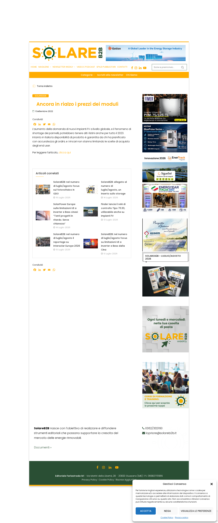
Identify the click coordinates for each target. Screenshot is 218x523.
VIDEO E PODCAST (86, 66)
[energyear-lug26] (164, 185)
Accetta (145, 511)
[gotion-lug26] (146, 46)
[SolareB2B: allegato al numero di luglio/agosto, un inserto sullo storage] (90, 189)
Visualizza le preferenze (196, 511)
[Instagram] (136, 68)
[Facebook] (132, 68)
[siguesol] (164, 155)
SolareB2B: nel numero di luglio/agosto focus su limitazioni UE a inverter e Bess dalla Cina (114, 242)
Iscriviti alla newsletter (110, 75)
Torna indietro (45, 86)
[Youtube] (144, 68)
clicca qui (65, 152)
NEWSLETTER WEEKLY (63, 66)
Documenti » (43, 447)
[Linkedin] (140, 68)
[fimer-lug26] (164, 95)
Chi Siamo (131, 75)
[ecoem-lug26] (164, 220)
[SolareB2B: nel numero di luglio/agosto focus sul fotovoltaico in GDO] (43, 189)
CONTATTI (122, 66)
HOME (34, 66)
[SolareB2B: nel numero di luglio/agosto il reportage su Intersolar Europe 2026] (43, 241)
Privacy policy (181, 517)
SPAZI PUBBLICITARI (106, 66)
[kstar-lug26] (164, 125)
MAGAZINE (43, 66)
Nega (167, 511)
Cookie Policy (167, 517)
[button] (211, 484)
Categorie (87, 75)
